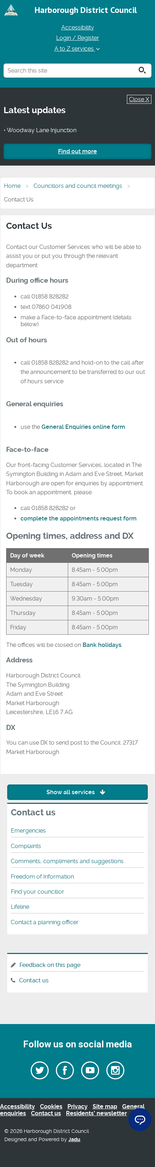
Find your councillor (37, 891)
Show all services (71, 792)
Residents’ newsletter (96, 1113)
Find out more (77, 151)
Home (12, 185)
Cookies (51, 1106)
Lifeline (20, 906)
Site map (105, 1106)
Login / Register (77, 37)
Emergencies (28, 830)
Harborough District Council (86, 9)
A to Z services (74, 48)
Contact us (34, 980)
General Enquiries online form (83, 426)
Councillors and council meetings (78, 185)
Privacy (77, 1106)
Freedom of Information (42, 876)
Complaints (26, 846)
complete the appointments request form (79, 518)
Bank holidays (102, 645)
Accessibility (77, 27)
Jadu (74, 1139)
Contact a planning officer (45, 922)
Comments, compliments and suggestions (67, 861)
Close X (139, 99)
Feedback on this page (49, 965)
